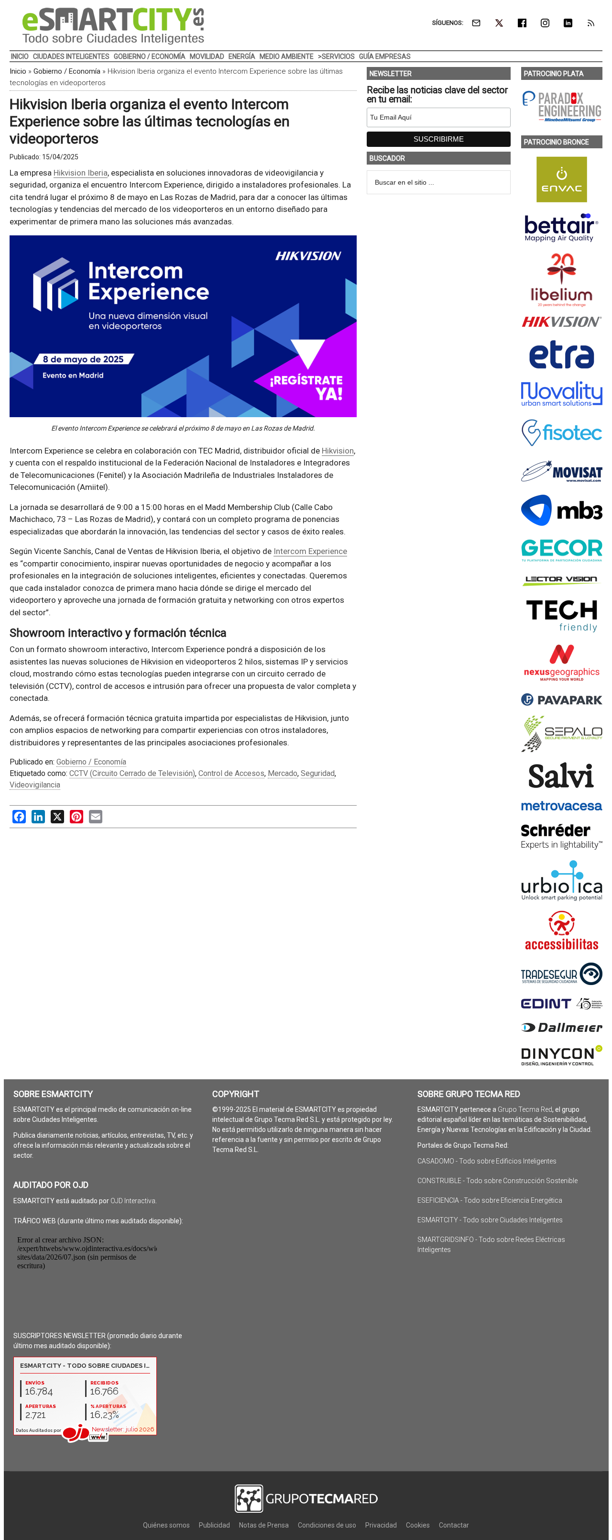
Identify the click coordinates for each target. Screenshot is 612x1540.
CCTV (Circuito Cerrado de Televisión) (132, 773)
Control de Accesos (231, 773)
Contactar (454, 1525)
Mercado (282, 773)
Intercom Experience (310, 551)
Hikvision (338, 450)
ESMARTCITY (113, 26)
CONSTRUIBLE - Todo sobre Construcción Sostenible (497, 1181)
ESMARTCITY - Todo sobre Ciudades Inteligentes (490, 1220)
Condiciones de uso (327, 1525)
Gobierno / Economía (66, 71)
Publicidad (214, 1525)
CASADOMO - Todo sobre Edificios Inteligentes (487, 1161)
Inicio (18, 71)
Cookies (418, 1525)
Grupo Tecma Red (525, 1109)
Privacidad (381, 1525)
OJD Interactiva (132, 1201)
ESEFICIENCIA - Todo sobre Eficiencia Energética (489, 1200)
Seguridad (318, 773)
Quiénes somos (166, 1525)
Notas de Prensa (264, 1525)
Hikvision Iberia (81, 172)
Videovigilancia (35, 784)
